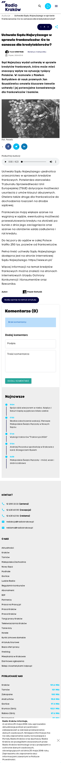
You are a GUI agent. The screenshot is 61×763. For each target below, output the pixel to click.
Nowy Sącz (7, 567)
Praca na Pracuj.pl (11, 605)
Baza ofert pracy (10, 647)
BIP (3, 595)
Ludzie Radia (8, 581)
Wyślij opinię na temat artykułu (20, 300)
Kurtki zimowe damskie (14, 638)
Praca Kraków (9, 609)
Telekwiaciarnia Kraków (14, 624)
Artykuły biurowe (10, 642)
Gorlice (5, 576)
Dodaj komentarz (18, 381)
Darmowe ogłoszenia (13, 661)
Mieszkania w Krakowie (14, 657)
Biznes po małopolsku (37, 52)
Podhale (6, 572)
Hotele (5, 633)
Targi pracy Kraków (12, 619)
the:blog (6, 652)
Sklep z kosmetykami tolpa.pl (17, 666)
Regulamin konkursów (13, 586)
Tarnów (6, 557)
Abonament (8, 590)
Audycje (6, 16)
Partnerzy (7, 600)
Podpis (11, 343)
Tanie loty (7, 628)
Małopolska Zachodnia (14, 562)
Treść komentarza (18, 354)
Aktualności (8, 548)
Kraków (5, 553)
